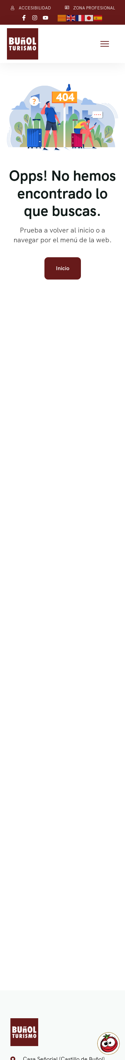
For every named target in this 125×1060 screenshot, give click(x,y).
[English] (71, 17)
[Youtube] (45, 18)
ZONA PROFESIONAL (94, 8)
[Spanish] (98, 17)
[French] (80, 17)
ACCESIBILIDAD (35, 8)
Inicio (62, 268)
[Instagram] (35, 18)
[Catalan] (62, 17)
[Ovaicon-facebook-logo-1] (24, 18)
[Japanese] (89, 17)
